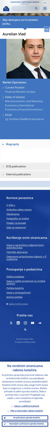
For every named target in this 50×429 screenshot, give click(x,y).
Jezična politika (14, 297)
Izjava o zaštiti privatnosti (26, 406)
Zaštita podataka (15, 277)
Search (36, 8)
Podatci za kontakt (16, 223)
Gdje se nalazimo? (16, 228)
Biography (12, 144)
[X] (11, 323)
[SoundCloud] (40, 323)
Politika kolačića (15, 288)
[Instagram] (25, 323)
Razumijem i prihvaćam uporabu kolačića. (26, 424)
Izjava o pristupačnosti (18, 293)
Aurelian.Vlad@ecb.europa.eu (26, 119)
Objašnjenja (12, 214)
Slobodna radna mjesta (19, 210)
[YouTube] (32, 323)
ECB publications (16, 166)
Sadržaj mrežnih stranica (18, 304)
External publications (18, 174)
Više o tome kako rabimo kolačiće (26, 411)
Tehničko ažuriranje (17, 252)
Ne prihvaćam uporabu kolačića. (27, 418)
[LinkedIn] (18, 323)
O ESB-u (10, 205)
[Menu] (45, 8)
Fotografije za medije (17, 219)
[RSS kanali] (25, 329)
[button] (45, 3)
